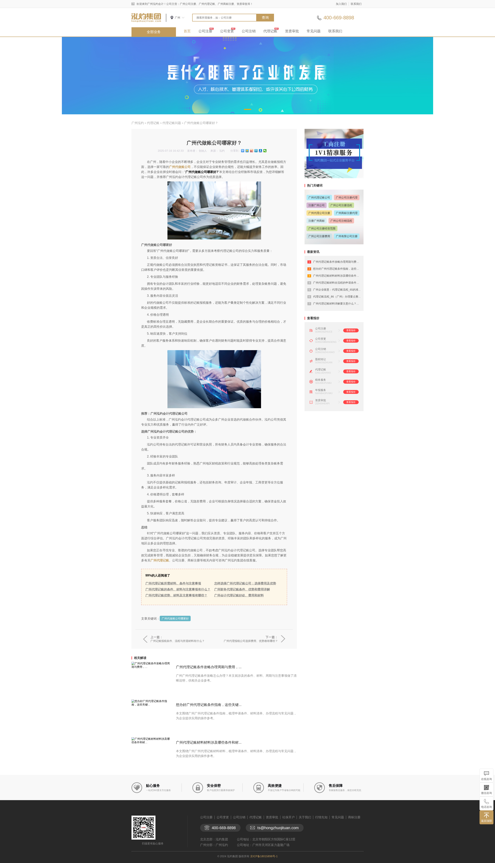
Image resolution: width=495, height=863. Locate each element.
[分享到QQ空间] (247, 150)
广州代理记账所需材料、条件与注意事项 (173, 583)
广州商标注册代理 (347, 213)
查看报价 (351, 330)
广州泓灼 (137, 123)
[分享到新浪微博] (251, 150)
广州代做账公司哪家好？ (201, 123)
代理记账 (270, 31)
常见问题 (314, 31)
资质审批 (292, 31)
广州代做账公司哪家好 (175, 618)
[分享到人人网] (260, 150)
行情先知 (321, 817)
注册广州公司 (316, 205)
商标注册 (354, 817)
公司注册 (205, 31)
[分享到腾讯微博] (256, 150)
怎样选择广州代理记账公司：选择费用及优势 (245, 583)
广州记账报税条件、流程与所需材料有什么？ (177, 640)
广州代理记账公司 (319, 197)
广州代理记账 (159, 560)
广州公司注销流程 (341, 220)
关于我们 (305, 817)
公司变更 (227, 31)
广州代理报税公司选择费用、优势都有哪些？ (251, 640)
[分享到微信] (265, 150)
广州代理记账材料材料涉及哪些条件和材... (209, 742)
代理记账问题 (171, 123)
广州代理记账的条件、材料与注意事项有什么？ (177, 589)
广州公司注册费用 (319, 236)
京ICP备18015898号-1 (264, 856)
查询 (265, 18)
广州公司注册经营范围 (321, 228)
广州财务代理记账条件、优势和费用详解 (242, 589)
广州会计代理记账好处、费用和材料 (239, 595)
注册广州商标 (316, 220)
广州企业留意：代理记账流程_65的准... (337, 289)
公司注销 (249, 31)
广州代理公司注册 (319, 213)
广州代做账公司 (180, 166)
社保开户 (288, 817)
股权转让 (320, 359)
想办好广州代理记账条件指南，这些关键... (209, 705)
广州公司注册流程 (341, 205)
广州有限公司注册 (347, 236)
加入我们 (341, 3)
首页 (187, 31)
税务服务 (320, 379)
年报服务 (320, 390)
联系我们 (356, 3)
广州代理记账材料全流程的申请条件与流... (338, 282)
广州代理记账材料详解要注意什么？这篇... (338, 303)
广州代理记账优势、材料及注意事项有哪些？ (176, 595)
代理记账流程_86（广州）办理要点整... (337, 296)
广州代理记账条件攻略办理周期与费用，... (209, 667)
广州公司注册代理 (347, 197)
